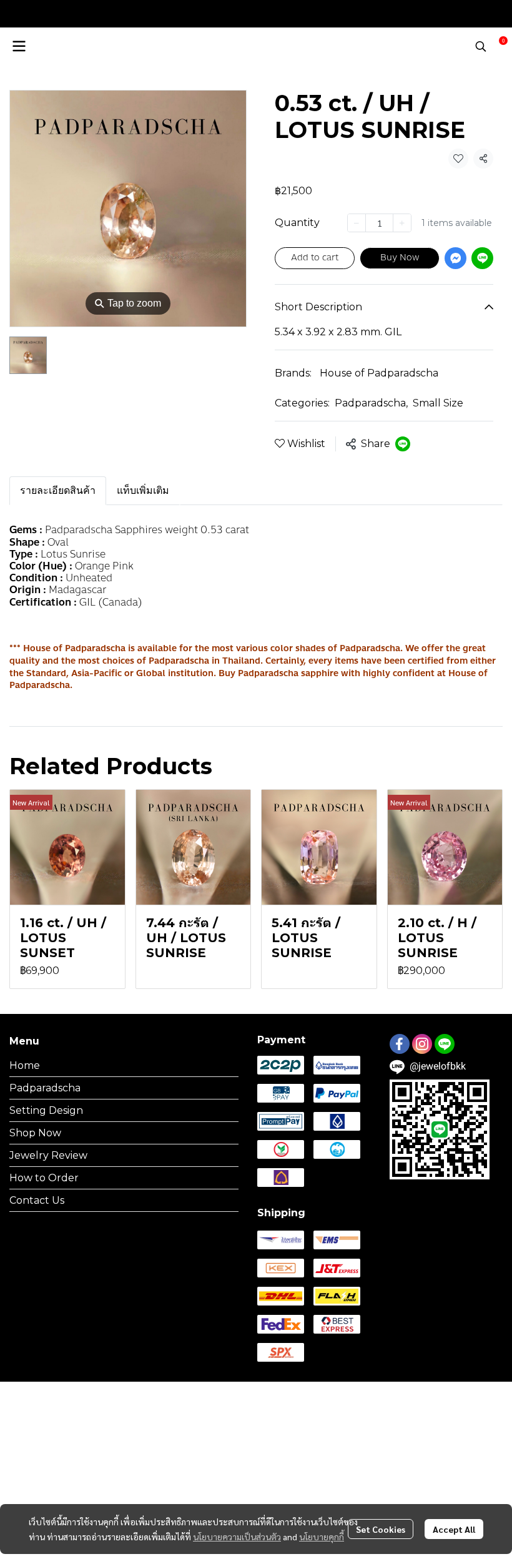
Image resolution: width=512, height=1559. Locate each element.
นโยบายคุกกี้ (321, 1536)
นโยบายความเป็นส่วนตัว (237, 1536)
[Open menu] (18, 46)
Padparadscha (371, 403)
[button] (481, 46)
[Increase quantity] (402, 223)
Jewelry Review (48, 1155)
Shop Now (35, 1133)
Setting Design (46, 1110)
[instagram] (422, 1044)
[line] (445, 1044)
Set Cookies (380, 1529)
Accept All (454, 1529)
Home (24, 1065)
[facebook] (400, 1044)
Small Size (438, 403)
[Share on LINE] (402, 443)
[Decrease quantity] (356, 223)
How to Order (44, 1178)
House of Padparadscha (379, 373)
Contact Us (36, 1200)
